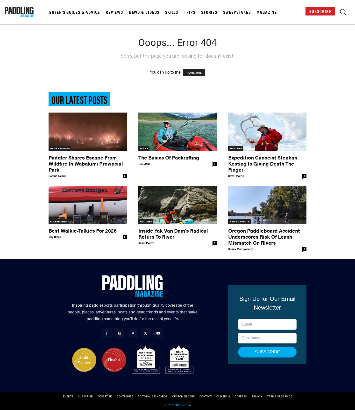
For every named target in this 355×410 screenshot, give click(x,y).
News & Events (60, 148)
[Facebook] (107, 333)
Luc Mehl (144, 164)
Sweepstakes (237, 12)
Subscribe (320, 11)
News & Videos (144, 12)
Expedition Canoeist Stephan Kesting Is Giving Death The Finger (262, 163)
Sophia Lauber (57, 176)
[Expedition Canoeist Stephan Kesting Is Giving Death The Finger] (267, 132)
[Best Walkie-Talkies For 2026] (88, 205)
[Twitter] (145, 333)
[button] (343, 13)
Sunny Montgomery (240, 249)
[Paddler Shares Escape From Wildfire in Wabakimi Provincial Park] (88, 132)
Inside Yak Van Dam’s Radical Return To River (173, 233)
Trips (189, 12)
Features (236, 148)
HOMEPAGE (194, 72)
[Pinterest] (132, 333)
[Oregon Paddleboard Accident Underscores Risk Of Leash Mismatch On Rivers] (267, 205)
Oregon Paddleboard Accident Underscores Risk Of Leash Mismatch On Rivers (264, 236)
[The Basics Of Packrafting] (177, 132)
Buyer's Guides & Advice (74, 12)
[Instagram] (119, 333)
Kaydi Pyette (236, 176)
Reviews (114, 12)
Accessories (58, 221)
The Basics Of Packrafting (168, 157)
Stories (209, 12)
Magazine (267, 12)
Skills (171, 12)
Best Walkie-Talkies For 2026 (83, 230)
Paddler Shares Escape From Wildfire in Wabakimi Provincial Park (86, 163)
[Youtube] (158, 333)
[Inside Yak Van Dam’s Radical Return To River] (177, 205)
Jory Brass (55, 237)
